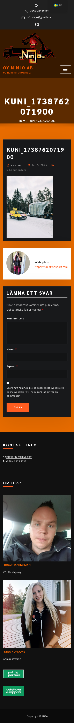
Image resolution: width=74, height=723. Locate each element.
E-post (12, 366)
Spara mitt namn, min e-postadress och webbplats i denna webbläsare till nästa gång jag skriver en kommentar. (35, 391)
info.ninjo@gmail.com (39, 17)
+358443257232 (39, 11)
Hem (22, 121)
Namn (11, 349)
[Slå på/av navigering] (65, 69)
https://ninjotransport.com (51, 267)
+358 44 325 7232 (16, 461)
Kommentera (15, 318)
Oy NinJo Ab (18, 67)
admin (17, 165)
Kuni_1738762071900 (42, 121)
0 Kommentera (17, 170)
